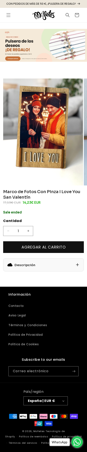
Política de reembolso (33, 436)
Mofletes (39, 431)
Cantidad (12, 220)
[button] (8, 15)
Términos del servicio (23, 443)
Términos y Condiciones (27, 325)
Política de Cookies (23, 344)
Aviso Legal (17, 315)
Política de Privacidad (25, 335)
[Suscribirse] (73, 371)
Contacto (16, 306)
